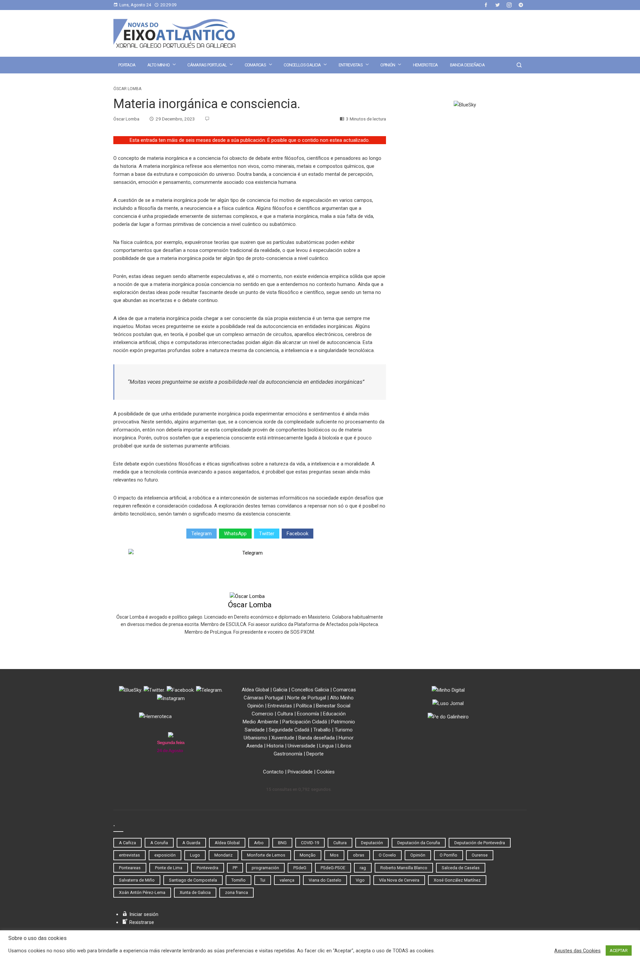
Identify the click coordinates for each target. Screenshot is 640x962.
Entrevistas (351, 64)
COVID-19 (310, 842)
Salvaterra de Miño (137, 880)
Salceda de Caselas (461, 867)
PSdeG (299, 867)
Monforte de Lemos (266, 855)
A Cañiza (127, 842)
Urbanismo (255, 738)
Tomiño (238, 880)
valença (287, 880)
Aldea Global (255, 690)
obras (358, 855)
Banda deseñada (467, 64)
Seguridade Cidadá (289, 730)
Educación (334, 714)
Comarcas (255, 64)
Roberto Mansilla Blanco (403, 867)
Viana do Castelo (325, 880)
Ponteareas (130, 867)
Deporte (315, 754)
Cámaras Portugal (207, 64)
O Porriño (448, 855)
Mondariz (223, 855)
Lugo (195, 855)
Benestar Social (333, 706)
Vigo (360, 880)
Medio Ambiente (260, 722)
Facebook (297, 534)
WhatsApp (235, 534)
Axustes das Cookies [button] (577, 951)
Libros (344, 746)
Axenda (254, 746)
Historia (275, 746)
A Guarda (191, 842)
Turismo (344, 730)
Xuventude (282, 738)
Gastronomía (288, 754)
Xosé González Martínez (457, 880)
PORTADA (126, 64)
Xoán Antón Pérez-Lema (142, 892)
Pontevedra (207, 867)
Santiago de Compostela (193, 880)
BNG (282, 842)
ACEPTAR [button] (619, 950)
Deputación (372, 842)
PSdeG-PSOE (333, 867)
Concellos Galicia (302, 64)
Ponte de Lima (168, 867)
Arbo (259, 842)
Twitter (266, 534)
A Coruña (159, 842)
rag (363, 867)
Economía (308, 714)
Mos (334, 855)
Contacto (273, 772)
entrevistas (129, 855)
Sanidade (255, 730)
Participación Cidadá (304, 722)
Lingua (326, 746)
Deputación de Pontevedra (479, 842)
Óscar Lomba (127, 89)
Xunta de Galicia (195, 892)
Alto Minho (158, 64)
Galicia (280, 690)
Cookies (326, 772)
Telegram (201, 534)
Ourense (480, 855)
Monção (308, 855)
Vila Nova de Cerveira (399, 880)
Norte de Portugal (306, 698)
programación (265, 867)
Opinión (387, 64)
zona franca (236, 892)
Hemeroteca (425, 64)
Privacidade (300, 772)
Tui (262, 880)
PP (235, 867)
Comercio (262, 714)
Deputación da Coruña (418, 842)
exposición (165, 855)
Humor (346, 738)
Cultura (285, 714)
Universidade (301, 746)
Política (304, 706)
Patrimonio (343, 722)
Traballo (322, 730)
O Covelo (387, 855)
